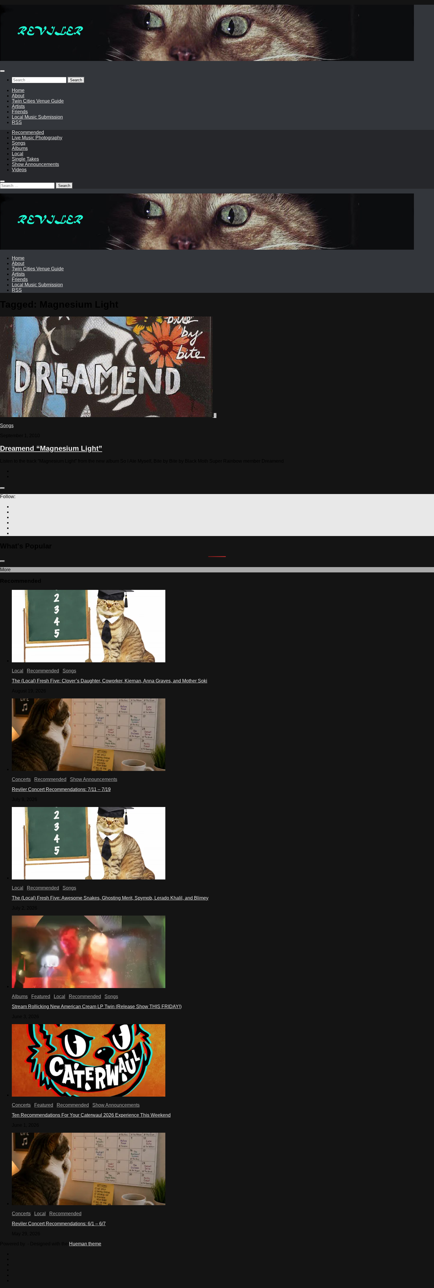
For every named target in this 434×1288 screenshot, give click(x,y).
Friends (20, 111)
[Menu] (2, 71)
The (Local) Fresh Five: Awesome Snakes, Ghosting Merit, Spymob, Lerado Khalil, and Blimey (110, 897)
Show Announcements (35, 164)
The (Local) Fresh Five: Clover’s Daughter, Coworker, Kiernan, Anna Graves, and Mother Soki (109, 680)
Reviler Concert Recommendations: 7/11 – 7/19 (61, 789)
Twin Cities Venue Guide (38, 101)
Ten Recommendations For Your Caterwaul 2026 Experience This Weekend (91, 1115)
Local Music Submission (37, 117)
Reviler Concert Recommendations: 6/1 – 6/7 (59, 1223)
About (18, 95)
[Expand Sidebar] (2, 488)
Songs (18, 143)
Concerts (21, 779)
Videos (19, 169)
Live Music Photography (37, 137)
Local (17, 153)
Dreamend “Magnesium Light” (51, 448)
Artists (18, 106)
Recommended (28, 132)
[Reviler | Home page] (207, 59)
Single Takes (25, 159)
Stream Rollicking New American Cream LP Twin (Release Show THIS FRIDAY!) (97, 1006)
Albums (20, 148)
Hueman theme (85, 1243)
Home (18, 90)
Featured (40, 996)
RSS (17, 122)
